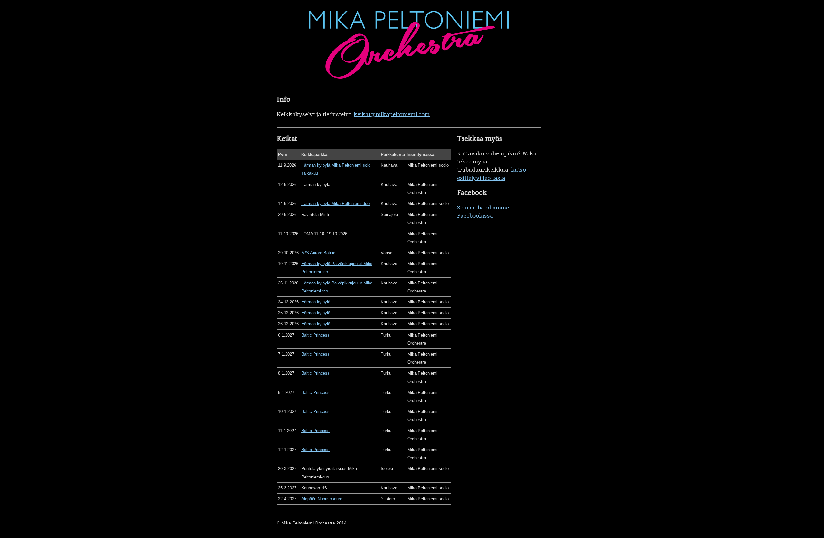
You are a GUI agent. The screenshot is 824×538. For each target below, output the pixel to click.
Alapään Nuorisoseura (321, 498)
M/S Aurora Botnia (318, 252)
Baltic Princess (315, 335)
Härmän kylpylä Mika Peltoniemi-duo (335, 203)
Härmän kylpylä (315, 302)
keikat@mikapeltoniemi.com (392, 114)
